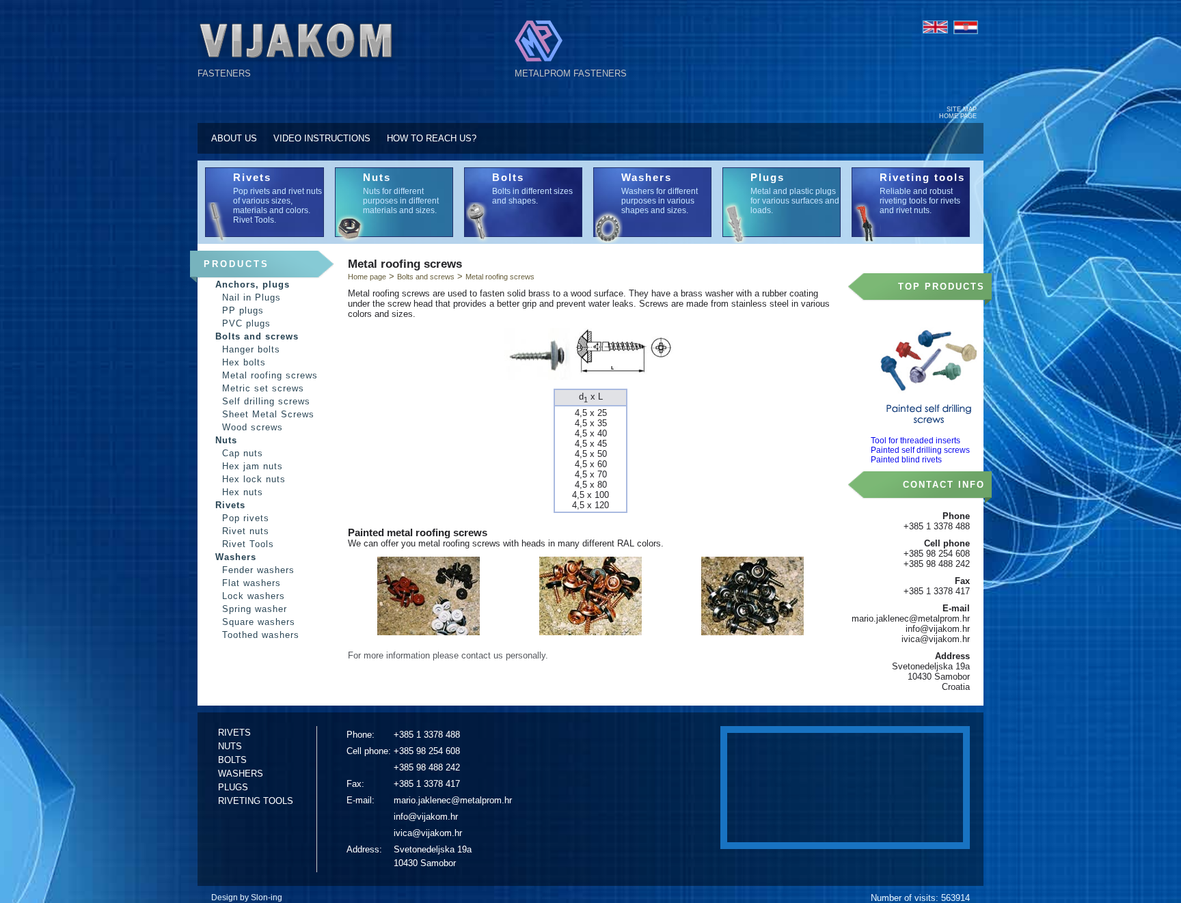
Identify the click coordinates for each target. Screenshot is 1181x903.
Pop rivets (245, 518)
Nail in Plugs (251, 297)
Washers (646, 177)
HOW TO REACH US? (431, 138)
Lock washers (253, 596)
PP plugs (243, 310)
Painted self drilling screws (920, 450)
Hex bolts (244, 362)
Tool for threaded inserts (915, 440)
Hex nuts (242, 492)
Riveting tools (922, 177)
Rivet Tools (248, 544)
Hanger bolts (251, 349)
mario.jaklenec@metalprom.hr (453, 800)
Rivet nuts (245, 531)
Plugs (767, 177)
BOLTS (232, 760)
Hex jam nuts (252, 466)
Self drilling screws (266, 401)
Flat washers (251, 583)
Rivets (252, 177)
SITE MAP (962, 109)
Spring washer (254, 609)
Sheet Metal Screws (268, 414)
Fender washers (258, 570)
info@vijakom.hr (426, 816)
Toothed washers (260, 635)
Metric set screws (263, 388)
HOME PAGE (958, 116)
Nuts (377, 177)
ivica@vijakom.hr (428, 833)
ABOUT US (234, 138)
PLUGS (233, 787)
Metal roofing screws (270, 375)
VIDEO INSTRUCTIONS (321, 138)
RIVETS (234, 732)
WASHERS (240, 773)
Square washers (258, 622)
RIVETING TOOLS (255, 801)
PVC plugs (246, 323)
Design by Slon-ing (246, 897)
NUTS (230, 746)
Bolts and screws (257, 336)
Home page (367, 277)
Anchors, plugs (252, 284)
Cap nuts (242, 453)
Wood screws (252, 427)
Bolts (508, 177)
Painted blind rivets (906, 459)
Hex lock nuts (254, 479)
